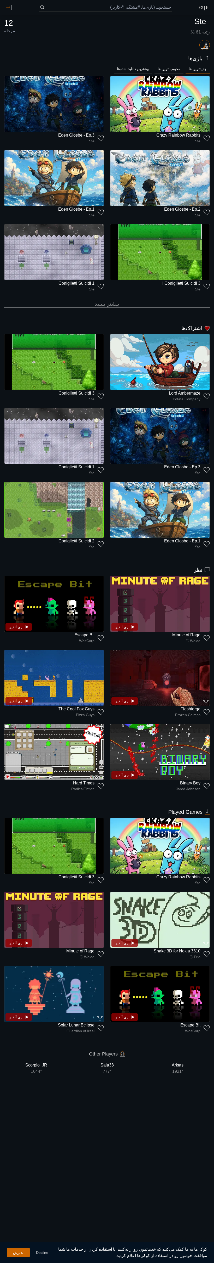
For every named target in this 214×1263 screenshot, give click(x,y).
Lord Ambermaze (184, 393)
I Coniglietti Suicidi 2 (75, 541)
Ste (197, 141)
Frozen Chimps (187, 715)
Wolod (195, 641)
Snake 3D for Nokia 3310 (177, 951)
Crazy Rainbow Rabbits (178, 135)
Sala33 (107, 1068)
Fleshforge (190, 709)
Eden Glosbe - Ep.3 (76, 135)
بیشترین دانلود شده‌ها (133, 69)
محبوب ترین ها (169, 69)
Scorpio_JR (36, 1068)
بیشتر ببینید (107, 304)
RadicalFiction (82, 789)
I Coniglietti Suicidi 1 (75, 283)
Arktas (177, 1068)
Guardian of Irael (80, 1031)
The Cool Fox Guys (76, 709)
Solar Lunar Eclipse (76, 1025)
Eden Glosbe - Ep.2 (182, 209)
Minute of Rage (186, 635)
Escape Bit (84, 635)
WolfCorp (86, 641)
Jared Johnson (188, 789)
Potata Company (186, 399)
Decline (42, 1252)
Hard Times (83, 783)
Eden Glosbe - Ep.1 (76, 209)
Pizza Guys (85, 715)
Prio (197, 957)
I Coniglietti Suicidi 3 (181, 283)
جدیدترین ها (198, 69)
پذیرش (18, 1252)
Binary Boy (190, 783)
